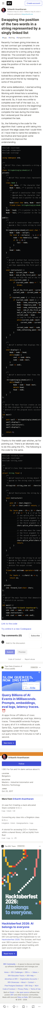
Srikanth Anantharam (16, 9)
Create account (33, 3)
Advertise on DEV (11, 979)
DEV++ (27, 972)
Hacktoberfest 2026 (10, 939)
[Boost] (33, 1006)
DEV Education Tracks (16, 976)
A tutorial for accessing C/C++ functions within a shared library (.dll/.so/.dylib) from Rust (20, 833)
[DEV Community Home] (9, 3)
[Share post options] (39, 1006)
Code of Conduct (14, 659)
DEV (12, 995)
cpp (4, 37)
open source (24, 992)
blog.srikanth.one (27, 14)
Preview (22, 652)
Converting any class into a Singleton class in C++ (20, 820)
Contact (31, 982)
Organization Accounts (28, 979)
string (12, 37)
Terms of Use (35, 989)
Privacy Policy (23, 989)
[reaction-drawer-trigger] (5, 1006)
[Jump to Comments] (15, 1006)
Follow (21, 764)
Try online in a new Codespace (16, 629)
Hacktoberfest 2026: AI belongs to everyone (17, 925)
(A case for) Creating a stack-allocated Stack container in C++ (18, 808)
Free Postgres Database (14, 986)
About (23, 982)
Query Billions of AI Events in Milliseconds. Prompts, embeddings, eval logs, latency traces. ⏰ (20, 703)
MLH (36, 986)
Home (6, 972)
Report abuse (30, 659)
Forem (12, 992)
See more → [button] (9, 743)
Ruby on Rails (23, 997)
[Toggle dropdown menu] (40, 667)
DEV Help (30, 976)
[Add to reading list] (25, 1006)
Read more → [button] (9, 953)
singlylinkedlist (23, 37)
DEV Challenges (17, 972)
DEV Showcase (13, 982)
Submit (10, 652)
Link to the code (9, 623)
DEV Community (9, 964)
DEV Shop (29, 986)
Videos (34, 972)
